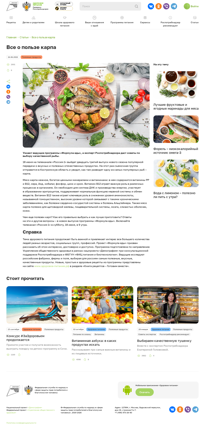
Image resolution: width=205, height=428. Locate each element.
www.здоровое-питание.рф (51, 266)
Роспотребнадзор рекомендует (174, 334)
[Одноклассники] (8, 92)
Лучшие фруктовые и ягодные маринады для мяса (176, 106)
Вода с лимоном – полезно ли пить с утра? (174, 195)
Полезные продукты (53, 329)
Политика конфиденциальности (21, 423)
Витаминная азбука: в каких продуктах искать (94, 342)
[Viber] (8, 97)
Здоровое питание (32, 329)
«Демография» (35, 407)
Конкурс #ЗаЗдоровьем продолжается (25, 338)
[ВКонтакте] (8, 87)
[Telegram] (8, 102)
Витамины (99, 334)
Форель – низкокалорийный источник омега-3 (175, 150)
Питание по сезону (82, 334)
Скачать (144, 392)
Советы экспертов (147, 334)
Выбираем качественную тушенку (164, 341)
